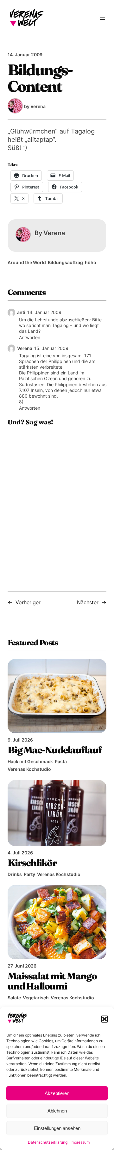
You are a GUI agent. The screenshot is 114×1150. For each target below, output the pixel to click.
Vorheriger (28, 602)
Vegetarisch (36, 997)
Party (29, 874)
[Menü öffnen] (102, 18)
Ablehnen (57, 1110)
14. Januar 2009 (44, 312)
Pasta (61, 761)
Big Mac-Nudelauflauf (55, 750)
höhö (90, 262)
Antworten (29, 337)
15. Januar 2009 (51, 348)
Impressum (80, 1142)
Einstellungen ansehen (57, 1128)
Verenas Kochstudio (29, 769)
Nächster (87, 602)
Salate (14, 997)
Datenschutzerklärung (47, 1142)
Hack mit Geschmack (30, 761)
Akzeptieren (57, 1093)
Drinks (15, 874)
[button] (104, 1019)
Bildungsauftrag (65, 262)
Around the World (27, 262)
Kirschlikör (32, 863)
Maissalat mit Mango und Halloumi (52, 981)
